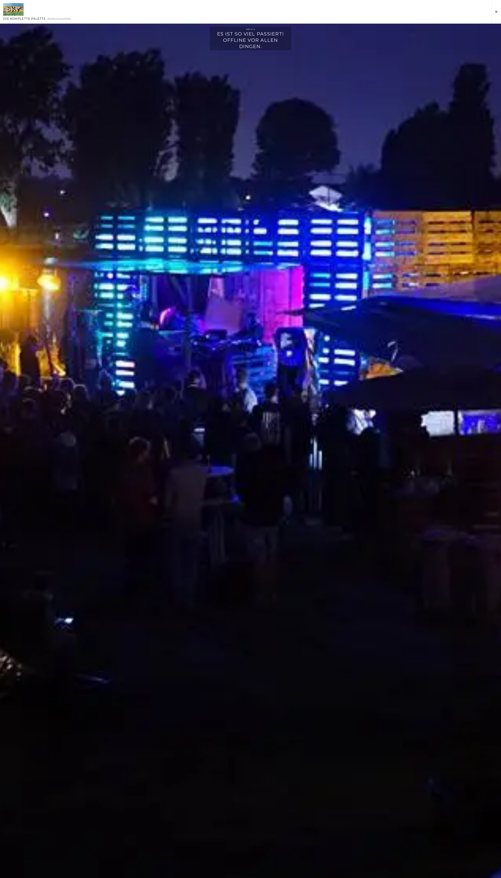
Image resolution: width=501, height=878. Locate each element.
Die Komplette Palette (24, 18)
